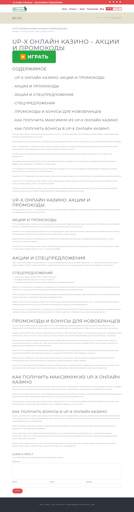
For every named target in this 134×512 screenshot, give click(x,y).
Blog (100, 17)
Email (51, 482)
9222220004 (56, 2)
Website (89, 482)
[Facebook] (109, 2)
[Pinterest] (120, 2)
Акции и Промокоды (37, 86)
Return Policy (85, 504)
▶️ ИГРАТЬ (34, 57)
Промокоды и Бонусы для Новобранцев (58, 112)
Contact (48, 504)
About (41, 504)
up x (91, 263)
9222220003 (40, 2)
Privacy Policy (60, 504)
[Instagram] (116, 2)
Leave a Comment (47, 31)
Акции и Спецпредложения (44, 95)
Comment (16, 461)
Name (14, 482)
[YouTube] (113, 2)
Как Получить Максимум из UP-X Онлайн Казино (66, 120)
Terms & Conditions (73, 504)
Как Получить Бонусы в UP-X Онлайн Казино (62, 129)
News (37, 31)
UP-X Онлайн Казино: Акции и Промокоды (59, 78)
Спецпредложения (35, 103)
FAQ (53, 504)
